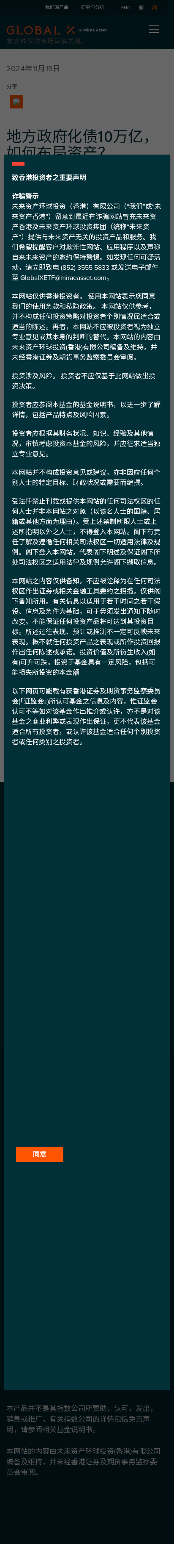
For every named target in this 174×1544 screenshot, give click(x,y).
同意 (39, 1154)
